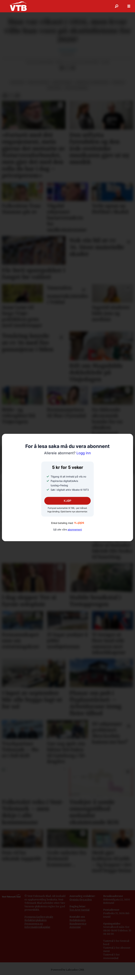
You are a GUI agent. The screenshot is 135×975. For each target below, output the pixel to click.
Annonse (75, 927)
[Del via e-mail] (73, 68)
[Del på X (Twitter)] (67, 68)
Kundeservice (77, 923)
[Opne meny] (128, 6)
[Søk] (116, 6)
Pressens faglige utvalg (38, 916)
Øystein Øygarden (80, 899)
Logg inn (67, 453)
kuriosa (119, 82)
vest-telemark (76, 88)
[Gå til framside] (18, 6)
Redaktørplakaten (35, 920)
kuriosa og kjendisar (92, 82)
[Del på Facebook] (61, 68)
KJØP (67, 501)
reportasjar (62, 82)
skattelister (38, 82)
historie (54, 88)
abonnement (75, 529)
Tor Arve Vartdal (79, 909)
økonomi (17, 82)
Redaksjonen (77, 920)
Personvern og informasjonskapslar (37, 925)
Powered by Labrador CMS (67, 969)
